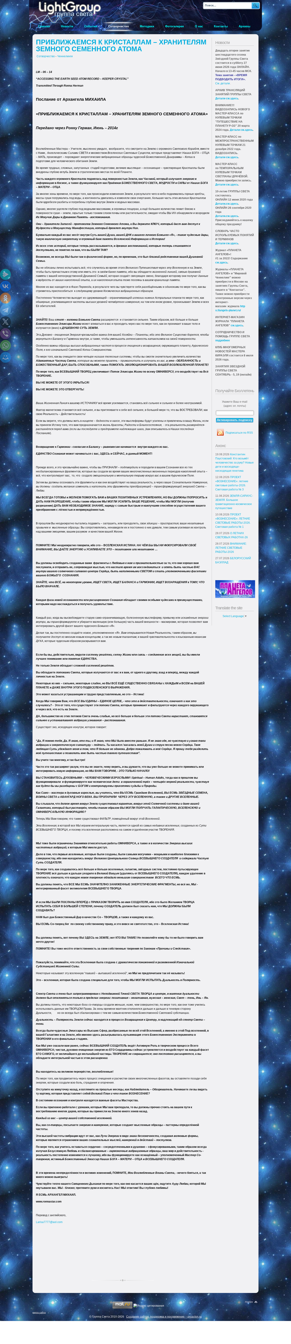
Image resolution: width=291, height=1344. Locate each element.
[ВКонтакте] (5, 286)
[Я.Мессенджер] (5, 274)
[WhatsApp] (5, 345)
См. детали (222, 83)
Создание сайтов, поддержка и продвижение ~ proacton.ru (164, 1316)
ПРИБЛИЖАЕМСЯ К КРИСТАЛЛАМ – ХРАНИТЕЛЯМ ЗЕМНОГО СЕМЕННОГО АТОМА (121, 45)
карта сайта (39, 1312)
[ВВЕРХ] (251, 1302)
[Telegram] (5, 309)
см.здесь (221, 262)
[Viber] (5, 333)
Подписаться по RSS (239, 432)
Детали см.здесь (226, 98)
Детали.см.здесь (226, 203)
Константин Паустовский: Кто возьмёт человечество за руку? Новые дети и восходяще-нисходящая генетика (234, 462)
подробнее (222, 340)
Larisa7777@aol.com (49, 1222)
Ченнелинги (65, 56)
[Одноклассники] (5, 298)
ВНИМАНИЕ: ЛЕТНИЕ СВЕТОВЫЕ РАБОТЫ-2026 (231, 548)
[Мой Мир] (5, 357)
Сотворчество (46, 56)
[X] (5, 321)
